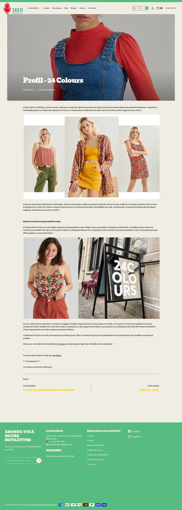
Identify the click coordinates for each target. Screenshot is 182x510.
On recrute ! (92, 464)
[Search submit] (146, 8)
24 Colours (60, 344)
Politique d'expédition (95, 445)
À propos (90, 436)
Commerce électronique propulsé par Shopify (40, 505)
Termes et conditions (95, 459)
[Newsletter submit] (38, 460)
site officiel (57, 355)
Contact (90, 441)
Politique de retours (95, 450)
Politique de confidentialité (97, 455)
